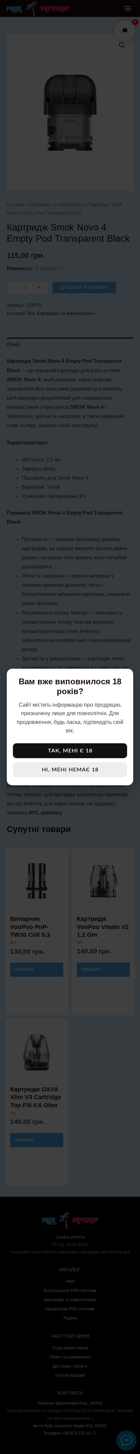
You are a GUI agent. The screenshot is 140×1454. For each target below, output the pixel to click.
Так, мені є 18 (70, 750)
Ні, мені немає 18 (70, 769)
